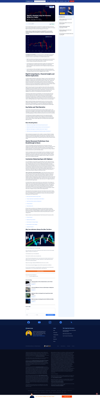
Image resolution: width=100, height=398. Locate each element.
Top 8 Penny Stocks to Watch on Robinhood (34, 201)
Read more (33, 284)
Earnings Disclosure (48, 390)
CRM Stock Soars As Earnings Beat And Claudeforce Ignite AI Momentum (38, 131)
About (54, 341)
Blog (54, 330)
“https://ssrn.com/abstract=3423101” (57, 385)
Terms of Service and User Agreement (32, 390)
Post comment (50, 314)
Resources (55, 339)
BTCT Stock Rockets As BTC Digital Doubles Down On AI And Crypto (66, 34)
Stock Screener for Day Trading (32, 224)
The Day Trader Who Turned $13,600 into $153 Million (35, 198)
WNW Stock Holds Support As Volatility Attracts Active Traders (37, 129)
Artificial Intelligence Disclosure (44, 392)
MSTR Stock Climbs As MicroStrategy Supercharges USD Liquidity (64, 27)
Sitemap (65, 392)
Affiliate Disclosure (69, 390)
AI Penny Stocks (29, 203)
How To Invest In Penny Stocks (68, 335)
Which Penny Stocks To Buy (67, 333)
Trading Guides (55, 334)
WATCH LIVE (72, 1)
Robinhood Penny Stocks (31, 219)
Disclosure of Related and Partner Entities (58, 392)
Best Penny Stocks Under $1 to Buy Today (33, 196)
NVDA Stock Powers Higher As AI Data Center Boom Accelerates (65, 23)
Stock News (55, 332)
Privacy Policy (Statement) (41, 390)
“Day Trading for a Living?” (43, 375)
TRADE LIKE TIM (67, 396)
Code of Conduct (59, 390)
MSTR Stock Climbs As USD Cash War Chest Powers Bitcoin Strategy (65, 30)
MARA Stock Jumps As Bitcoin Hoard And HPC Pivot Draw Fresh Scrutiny (65, 19)
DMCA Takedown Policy (37, 392)
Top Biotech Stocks (30, 226)
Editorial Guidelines (64, 390)
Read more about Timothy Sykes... (39, 335)
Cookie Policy (50, 392)
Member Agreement (53, 390)
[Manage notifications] (97, 394)
